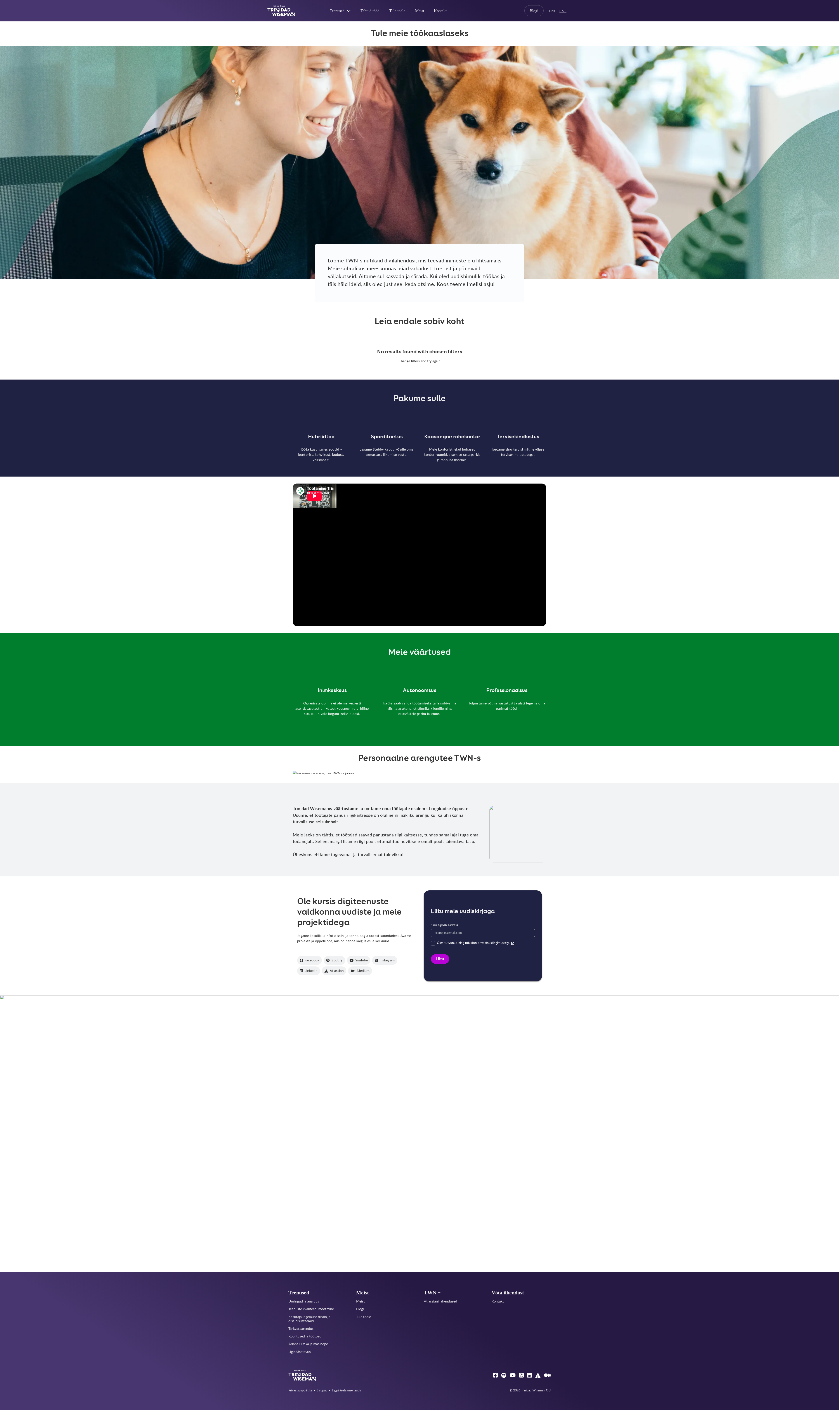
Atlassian (337, 971)
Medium (363, 971)
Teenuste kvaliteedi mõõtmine (311, 1309)
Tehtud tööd (370, 11)
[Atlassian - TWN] (538, 1375)
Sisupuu (322, 1390)
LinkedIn (311, 971)
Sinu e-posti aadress (444, 925)
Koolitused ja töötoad (304, 1336)
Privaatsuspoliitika (300, 1390)
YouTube (361, 960)
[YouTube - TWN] (513, 1375)
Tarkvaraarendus (301, 1328)
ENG (553, 11)
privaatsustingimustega (494, 943)
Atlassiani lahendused (440, 1301)
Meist (419, 11)
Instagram (387, 960)
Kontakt (440, 11)
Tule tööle (397, 11)
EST (562, 11)
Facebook (312, 960)
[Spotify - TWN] (503, 1375)
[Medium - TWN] (547, 1375)
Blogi (534, 11)
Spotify (337, 960)
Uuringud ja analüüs (303, 1301)
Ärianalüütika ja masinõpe (308, 1344)
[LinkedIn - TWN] (529, 1375)
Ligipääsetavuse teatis (346, 1390)
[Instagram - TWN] (521, 1375)
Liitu (440, 959)
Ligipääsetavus (299, 1352)
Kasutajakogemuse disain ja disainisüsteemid (309, 1319)
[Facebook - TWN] (495, 1375)
